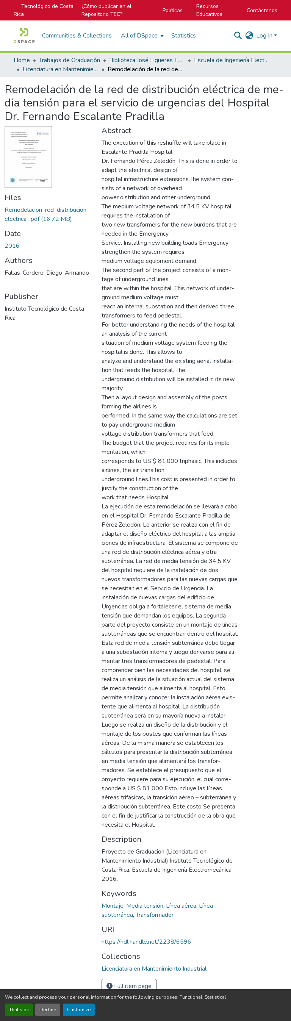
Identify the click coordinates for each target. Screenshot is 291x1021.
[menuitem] (141, 35)
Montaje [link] (113, 906)
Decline (47, 1009)
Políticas (173, 10)
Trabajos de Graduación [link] (69, 60)
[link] (48, 214)
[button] (24, 35)
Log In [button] (265, 35)
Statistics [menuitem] (183, 35)
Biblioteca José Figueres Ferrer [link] (147, 60)
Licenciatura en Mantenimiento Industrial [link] (61, 69)
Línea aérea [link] (181, 906)
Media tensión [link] (144, 906)
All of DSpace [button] (139, 35)
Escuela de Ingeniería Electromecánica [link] (232, 60)
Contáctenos (262, 10)
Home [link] (22, 60)
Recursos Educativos (209, 10)
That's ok (19, 1009)
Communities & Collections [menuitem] (77, 35)
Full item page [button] (132, 986)
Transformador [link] (155, 915)
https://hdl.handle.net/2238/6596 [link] (146, 942)
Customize (79, 1009)
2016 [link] (12, 246)
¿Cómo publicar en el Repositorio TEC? (106, 10)
